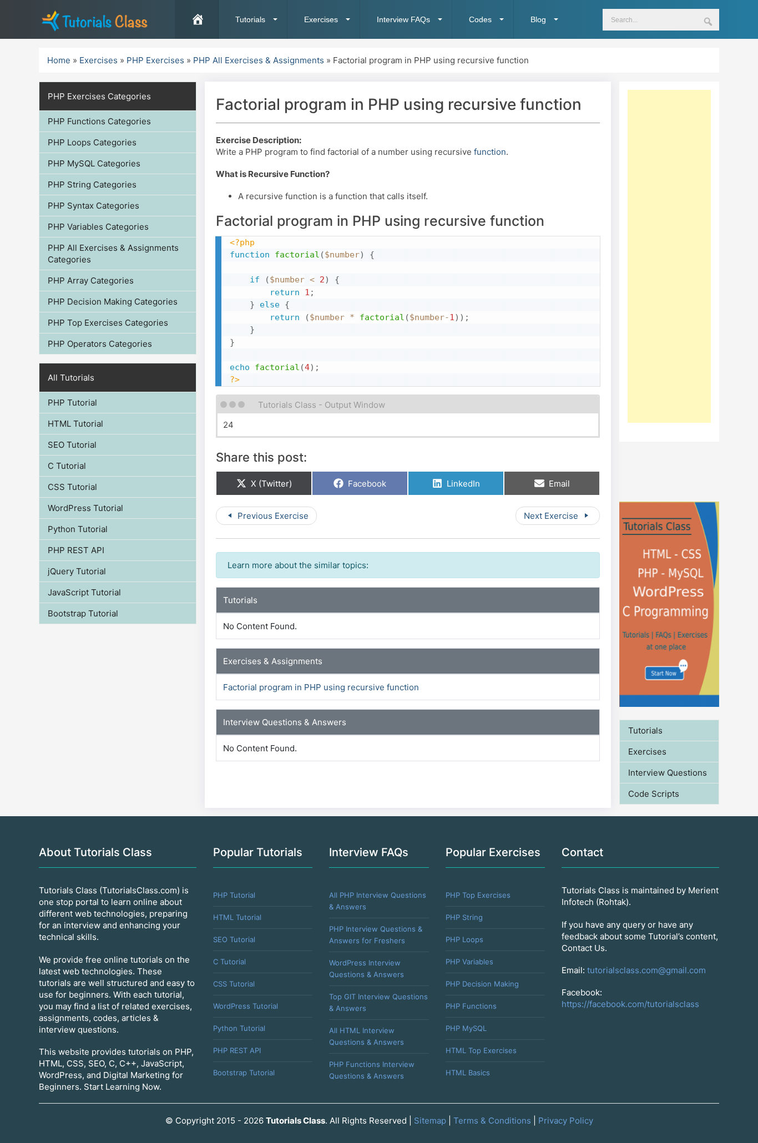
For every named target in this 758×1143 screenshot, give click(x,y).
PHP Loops (464, 939)
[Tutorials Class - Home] (94, 19)
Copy (586, 245)
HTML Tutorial (75, 423)
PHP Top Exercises (478, 895)
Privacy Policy (565, 1120)
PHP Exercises (155, 60)
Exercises (321, 19)
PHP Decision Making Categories (113, 301)
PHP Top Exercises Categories (108, 322)
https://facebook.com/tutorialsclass (630, 1004)
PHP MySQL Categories (94, 163)
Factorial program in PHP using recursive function (321, 687)
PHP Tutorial (72, 402)
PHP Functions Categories (99, 121)
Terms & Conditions (492, 1120)
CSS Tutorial (72, 487)
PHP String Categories (92, 184)
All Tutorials (71, 377)
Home (58, 60)
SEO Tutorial (72, 444)
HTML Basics (468, 1072)
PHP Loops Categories (92, 142)
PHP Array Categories (91, 280)
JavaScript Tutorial (84, 592)
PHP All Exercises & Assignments (258, 60)
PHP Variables (469, 961)
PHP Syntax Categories (93, 205)
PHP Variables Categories (98, 226)
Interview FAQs (403, 19)
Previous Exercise (272, 515)
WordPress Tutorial (85, 508)
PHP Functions (471, 1006)
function (490, 151)
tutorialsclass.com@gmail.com (646, 970)
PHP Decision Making (482, 983)
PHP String (464, 917)
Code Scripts (653, 793)
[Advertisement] (669, 256)
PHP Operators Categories (100, 343)
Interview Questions (667, 772)
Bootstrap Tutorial (83, 613)
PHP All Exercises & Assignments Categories (113, 253)
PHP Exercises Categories (99, 96)
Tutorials (250, 19)
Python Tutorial (78, 529)
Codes (480, 19)
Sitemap (430, 1120)
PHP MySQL (466, 1028)
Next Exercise (552, 515)
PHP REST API (76, 550)
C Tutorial (67, 466)
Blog (538, 19)
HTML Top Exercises (481, 1050)
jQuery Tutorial (77, 571)
